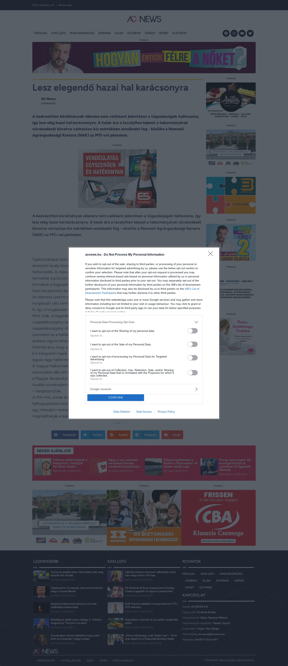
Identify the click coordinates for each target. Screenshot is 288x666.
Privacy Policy (166, 411)
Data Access (144, 411)
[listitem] (144, 322)
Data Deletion (121, 411)
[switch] (192, 330)
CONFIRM (116, 397)
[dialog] (144, 333)
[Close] (212, 255)
